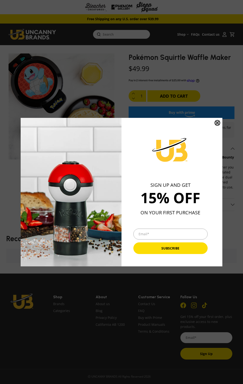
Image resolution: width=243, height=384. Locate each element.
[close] (217, 122)
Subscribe (170, 248)
